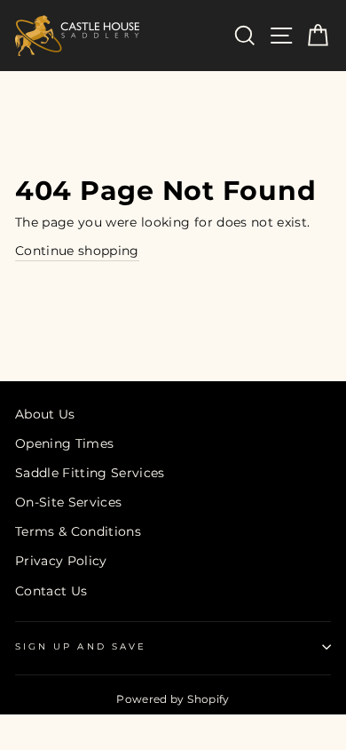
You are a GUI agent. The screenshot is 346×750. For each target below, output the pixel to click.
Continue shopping (77, 250)
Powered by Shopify (172, 699)
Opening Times (64, 443)
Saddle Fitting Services (90, 473)
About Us (45, 414)
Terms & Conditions (78, 531)
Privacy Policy (61, 561)
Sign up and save (80, 646)
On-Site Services (68, 502)
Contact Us (51, 591)
